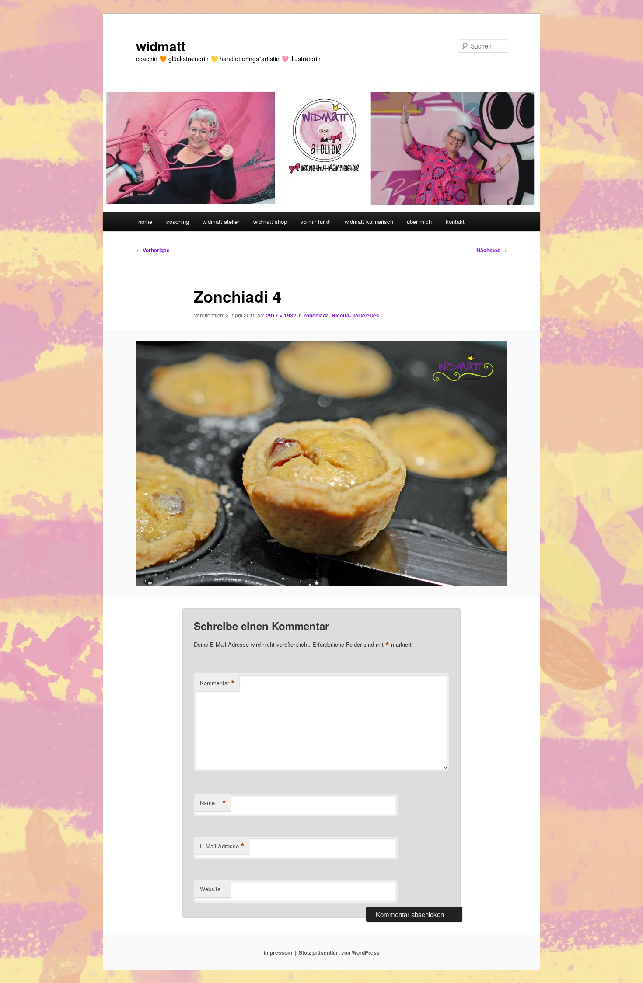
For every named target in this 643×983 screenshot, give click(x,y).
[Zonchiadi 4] (321, 463)
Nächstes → (491, 250)
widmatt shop (270, 221)
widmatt (160, 45)
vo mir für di (316, 221)
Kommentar (217, 683)
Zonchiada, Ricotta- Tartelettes (341, 315)
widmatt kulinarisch (369, 221)
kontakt (455, 221)
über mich (419, 221)
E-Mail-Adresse (222, 846)
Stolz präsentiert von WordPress (339, 952)
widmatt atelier (221, 221)
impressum (278, 952)
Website (210, 889)
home (145, 221)
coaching (177, 221)
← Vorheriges (153, 250)
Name (213, 803)
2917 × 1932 (281, 315)
